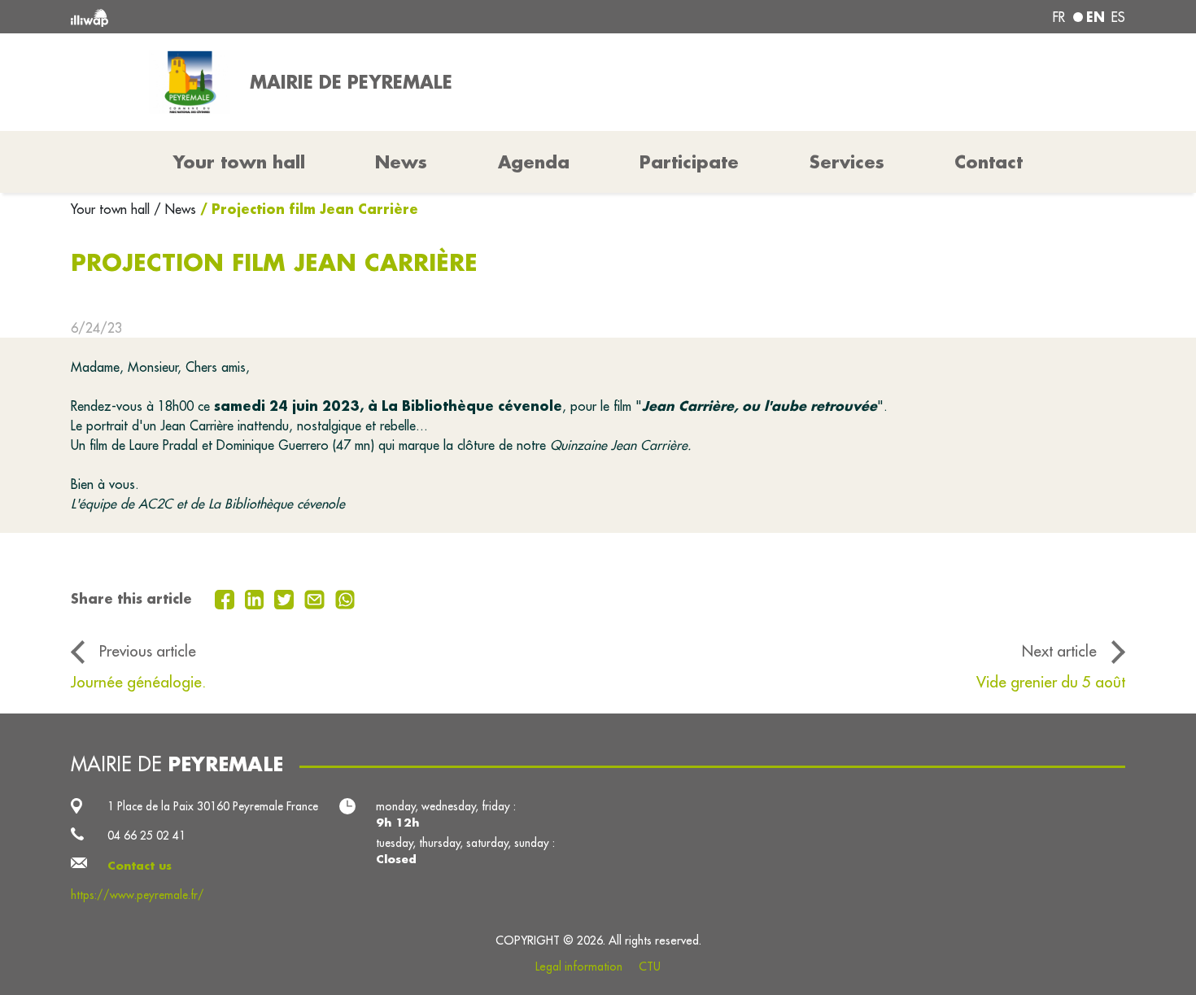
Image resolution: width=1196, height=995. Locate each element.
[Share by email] (316, 598)
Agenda (534, 162)
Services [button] (847, 162)
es (1118, 17)
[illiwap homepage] (285, 16)
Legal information (578, 966)
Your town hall (112, 209)
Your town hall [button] (239, 162)
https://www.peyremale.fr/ (137, 895)
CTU (650, 966)
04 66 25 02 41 (146, 835)
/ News (175, 209)
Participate (689, 162)
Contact (988, 162)
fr (1059, 17)
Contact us (139, 865)
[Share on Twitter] (286, 598)
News (401, 162)
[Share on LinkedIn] (257, 598)
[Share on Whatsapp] (345, 598)
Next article (1059, 651)
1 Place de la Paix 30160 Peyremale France (212, 806)
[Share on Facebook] (227, 598)
